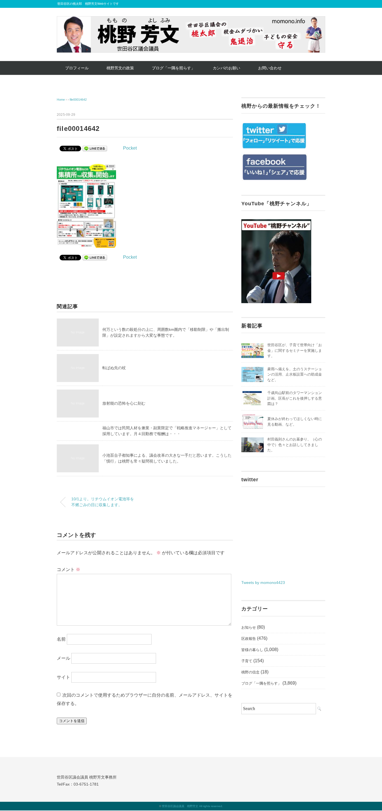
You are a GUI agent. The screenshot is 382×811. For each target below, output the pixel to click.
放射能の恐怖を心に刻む (123, 403)
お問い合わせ (270, 68)
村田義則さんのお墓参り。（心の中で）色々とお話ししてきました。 (294, 444)
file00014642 (78, 99)
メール (63, 658)
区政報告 (248, 638)
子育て (246, 661)
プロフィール (77, 68)
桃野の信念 (250, 672)
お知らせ (248, 627)
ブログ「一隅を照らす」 (173, 68)
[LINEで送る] (94, 148)
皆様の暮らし (252, 650)
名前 (61, 639)
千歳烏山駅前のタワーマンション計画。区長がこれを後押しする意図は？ (294, 398)
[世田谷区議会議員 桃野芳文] (191, 20)
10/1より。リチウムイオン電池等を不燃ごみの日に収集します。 (102, 502)
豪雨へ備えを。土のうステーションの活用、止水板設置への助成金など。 (294, 374)
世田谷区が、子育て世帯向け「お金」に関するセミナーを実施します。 (294, 350)
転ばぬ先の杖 (114, 368)
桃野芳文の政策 (120, 68)
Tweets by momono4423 (263, 582)
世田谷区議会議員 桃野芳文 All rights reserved (192, 806)
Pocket (130, 148)
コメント (68, 569)
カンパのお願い (226, 68)
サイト (63, 677)
